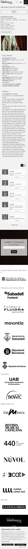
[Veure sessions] (22, 165)
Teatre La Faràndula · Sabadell (9, 18)
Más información (6, 541)
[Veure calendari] (24, 165)
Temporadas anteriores (6, 32)
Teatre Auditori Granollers (8, 25)
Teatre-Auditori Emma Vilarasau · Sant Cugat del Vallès (13, 20)
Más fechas (15, 225)
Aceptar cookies (20, 544)
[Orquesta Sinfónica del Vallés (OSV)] (6, 2)
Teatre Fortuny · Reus (7, 27)
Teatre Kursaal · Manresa (8, 22)
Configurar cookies (22, 546)
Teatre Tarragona (6, 24)
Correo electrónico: (14, 244)
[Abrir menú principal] (26, 2)
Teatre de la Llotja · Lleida (8, 28)
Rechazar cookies (8, 544)
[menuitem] (14, 526)
